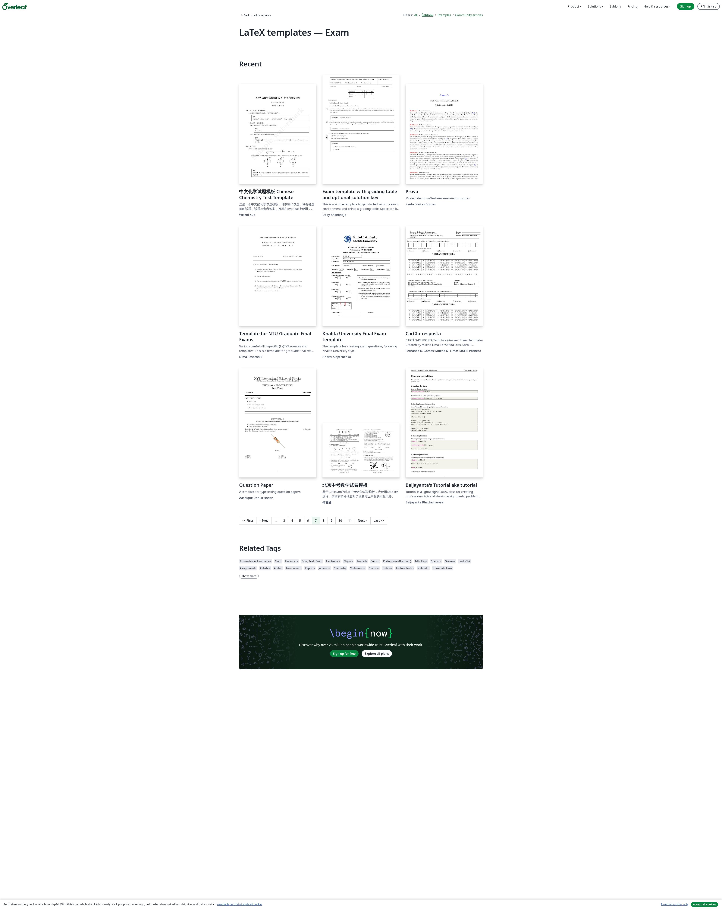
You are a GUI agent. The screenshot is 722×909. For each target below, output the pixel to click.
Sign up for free (344, 654)
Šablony (427, 15)
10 (340, 520)
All (416, 15)
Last (379, 520)
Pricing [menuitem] (632, 6)
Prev (263, 520)
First (247, 520)
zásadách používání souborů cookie (239, 904)
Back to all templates (255, 15)
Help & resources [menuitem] (656, 6)
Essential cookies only (674, 904)
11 (350, 520)
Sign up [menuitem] (685, 6)
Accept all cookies (704, 904)
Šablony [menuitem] (615, 6)
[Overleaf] (14, 6)
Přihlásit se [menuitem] (708, 6)
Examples (444, 15)
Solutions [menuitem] (594, 6)
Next (362, 520)
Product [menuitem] (573, 6)
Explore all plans (377, 654)
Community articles (469, 15)
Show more (249, 576)
